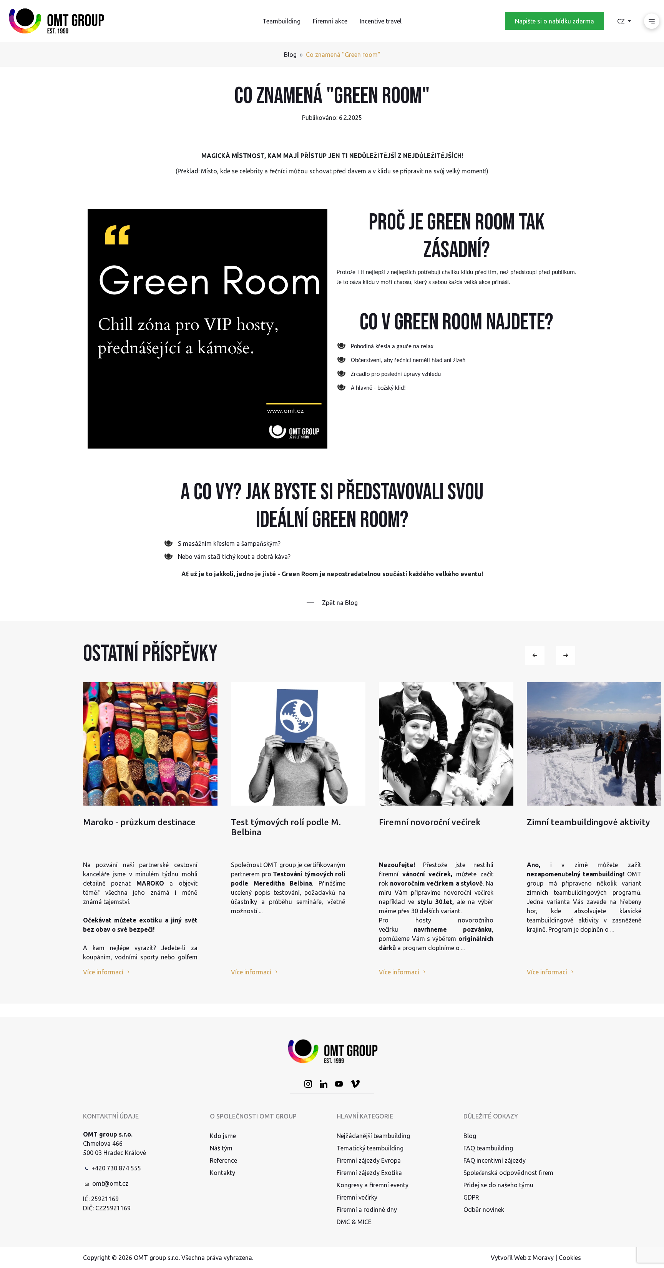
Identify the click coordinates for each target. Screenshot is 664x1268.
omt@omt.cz (110, 1183)
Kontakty (222, 1172)
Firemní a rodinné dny (367, 1209)
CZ (621, 21)
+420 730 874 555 (116, 1168)
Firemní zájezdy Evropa (369, 1160)
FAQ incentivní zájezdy (494, 1160)
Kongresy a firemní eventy (372, 1185)
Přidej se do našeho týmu (498, 1185)
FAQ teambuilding (488, 1148)
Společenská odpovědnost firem (508, 1172)
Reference (223, 1160)
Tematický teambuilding (370, 1148)
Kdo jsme (223, 1135)
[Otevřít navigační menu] (651, 21)
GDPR (471, 1197)
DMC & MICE (354, 1221)
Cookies (570, 1257)
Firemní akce (330, 21)
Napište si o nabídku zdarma (554, 21)
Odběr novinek (483, 1209)
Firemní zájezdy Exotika (369, 1172)
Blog (290, 54)
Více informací (103, 972)
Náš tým (221, 1148)
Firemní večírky (357, 1197)
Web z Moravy (534, 1257)
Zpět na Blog (340, 602)
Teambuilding (281, 21)
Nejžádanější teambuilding (373, 1135)
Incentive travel (381, 21)
